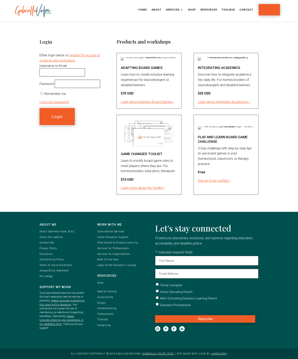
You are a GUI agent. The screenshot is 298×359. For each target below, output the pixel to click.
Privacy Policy (48, 248)
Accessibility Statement (54, 270)
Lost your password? (55, 102)
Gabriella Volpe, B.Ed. (158, 353)
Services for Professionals (113, 248)
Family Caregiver (171, 285)
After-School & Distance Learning (117, 242)
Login (269, 9)
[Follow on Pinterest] (165, 328)
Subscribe (205, 319)
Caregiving (104, 325)
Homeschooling (107, 308)
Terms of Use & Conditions (56, 265)
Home (142, 9)
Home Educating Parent (176, 292)
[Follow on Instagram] (157, 328)
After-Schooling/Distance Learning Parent (188, 298)
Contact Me (47, 242)
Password (47, 84)
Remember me (55, 94)
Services (172, 9)
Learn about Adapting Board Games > (147, 102)
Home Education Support (113, 237)
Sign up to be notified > (214, 181)
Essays (101, 302)
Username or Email (53, 66)
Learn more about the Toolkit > (142, 188)
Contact (246, 9)
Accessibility (105, 297)
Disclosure (46, 254)
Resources (208, 9)
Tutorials (102, 319)
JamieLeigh (219, 353)
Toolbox (228, 9)
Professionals (105, 314)
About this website (51, 237)
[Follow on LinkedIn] (182, 328)
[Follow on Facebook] (174, 328)
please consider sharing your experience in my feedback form (62, 320)
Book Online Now (108, 259)
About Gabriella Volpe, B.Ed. (57, 231)
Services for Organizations (113, 254)
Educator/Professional (175, 305)
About (156, 9)
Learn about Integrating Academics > (224, 102)
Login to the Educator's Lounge (116, 265)
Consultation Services (110, 231)
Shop (192, 9)
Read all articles (107, 291)
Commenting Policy (52, 259)
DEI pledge (46, 276)
